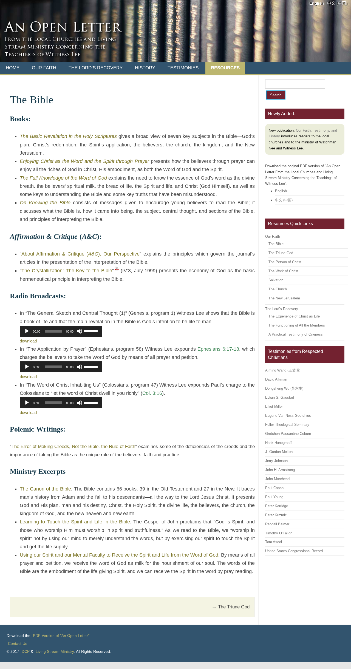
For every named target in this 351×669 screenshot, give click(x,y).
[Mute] (79, 331)
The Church (277, 289)
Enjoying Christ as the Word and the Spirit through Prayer (84, 161)
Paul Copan (274, 488)
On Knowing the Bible (45, 202)
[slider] (91, 331)
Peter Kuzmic (276, 515)
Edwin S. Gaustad (279, 397)
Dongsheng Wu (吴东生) (284, 388)
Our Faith (44, 67)
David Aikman (276, 379)
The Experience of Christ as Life (294, 316)
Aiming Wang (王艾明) (282, 370)
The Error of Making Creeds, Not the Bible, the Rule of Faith (73, 446)
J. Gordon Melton (279, 452)
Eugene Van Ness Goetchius (288, 415)
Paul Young (274, 497)
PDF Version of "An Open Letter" (61, 635)
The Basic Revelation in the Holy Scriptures (68, 136)
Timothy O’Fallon (278, 533)
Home (12, 67)
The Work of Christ (283, 271)
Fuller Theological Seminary (287, 425)
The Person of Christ (284, 262)
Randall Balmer (277, 524)
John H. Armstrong (280, 470)
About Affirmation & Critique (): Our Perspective (80, 254)
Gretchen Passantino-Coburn (288, 434)
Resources (225, 67)
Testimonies (183, 67)
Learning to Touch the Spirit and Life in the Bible (75, 522)
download (28, 341)
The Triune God (231, 607)
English (316, 3)
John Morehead (277, 479)
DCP (26, 651)
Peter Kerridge (276, 506)
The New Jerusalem (284, 298)
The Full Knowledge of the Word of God (63, 178)
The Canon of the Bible (45, 489)
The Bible (276, 244)
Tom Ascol (273, 542)
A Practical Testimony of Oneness (295, 334)
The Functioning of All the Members (296, 325)
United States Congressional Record (294, 551)
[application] (61, 331)
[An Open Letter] (175, 60)
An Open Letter (63, 28)
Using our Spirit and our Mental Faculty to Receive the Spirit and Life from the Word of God (119, 555)
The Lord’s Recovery (96, 67)
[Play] (27, 331)
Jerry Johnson (276, 461)
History (145, 67)
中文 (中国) (337, 3)
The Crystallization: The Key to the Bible (66, 270)
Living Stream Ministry (55, 651)
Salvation (275, 280)
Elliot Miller (274, 406)
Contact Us (17, 643)
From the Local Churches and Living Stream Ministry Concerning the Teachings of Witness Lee (60, 47)
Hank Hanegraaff (278, 443)
